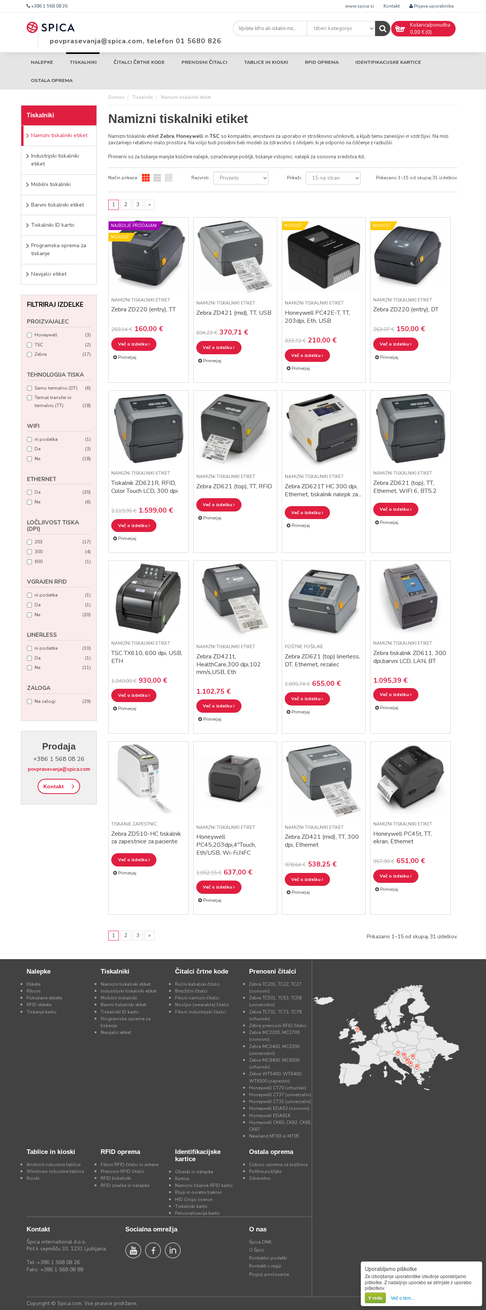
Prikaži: (294, 178)
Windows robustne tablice (55, 1171)
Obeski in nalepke (194, 1172)
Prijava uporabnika (433, 6)
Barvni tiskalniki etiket (57, 204)
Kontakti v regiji (265, 1266)
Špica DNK (260, 1242)
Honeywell (63, 335)
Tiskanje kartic (42, 1012)
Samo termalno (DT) (63, 388)
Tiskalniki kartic (191, 1206)
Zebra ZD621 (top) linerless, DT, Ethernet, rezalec (322, 660)
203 (63, 542)
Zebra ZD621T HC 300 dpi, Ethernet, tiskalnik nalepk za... (323, 490)
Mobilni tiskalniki (51, 184)
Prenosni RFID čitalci (122, 1171)
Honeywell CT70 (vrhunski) (277, 1088)
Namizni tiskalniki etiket (59, 135)
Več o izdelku (133, 344)
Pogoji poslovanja (269, 1274)
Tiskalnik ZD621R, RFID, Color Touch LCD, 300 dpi (144, 487)
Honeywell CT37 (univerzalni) (280, 1095)
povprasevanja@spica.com (59, 769)
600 (63, 562)
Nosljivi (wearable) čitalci (202, 1005)
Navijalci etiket (48, 274)
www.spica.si (359, 6)
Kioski (33, 1178)
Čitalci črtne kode (139, 62)
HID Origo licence (193, 1199)
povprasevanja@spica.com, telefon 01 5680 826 (135, 41)
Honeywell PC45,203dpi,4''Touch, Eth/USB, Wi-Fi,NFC (226, 845)
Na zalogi (63, 701)
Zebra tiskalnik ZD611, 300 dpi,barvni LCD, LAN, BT (409, 657)
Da (63, 449)
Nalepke (42, 62)
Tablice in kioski (266, 62)
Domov (116, 97)
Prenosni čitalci (204, 62)
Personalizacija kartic (197, 1213)
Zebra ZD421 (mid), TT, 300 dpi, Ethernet (322, 841)
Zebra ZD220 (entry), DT (406, 309)
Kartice (182, 1179)
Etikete (33, 984)
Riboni (34, 991)
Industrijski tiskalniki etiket (55, 159)
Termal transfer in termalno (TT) (63, 402)
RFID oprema (322, 62)
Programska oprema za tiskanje (58, 249)
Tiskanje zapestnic (134, 824)
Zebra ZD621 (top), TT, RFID (234, 486)
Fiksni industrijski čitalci (200, 1012)
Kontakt (391, 6)
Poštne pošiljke (304, 647)
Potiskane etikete (44, 998)
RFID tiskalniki (116, 1178)
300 (63, 552)
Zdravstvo (260, 1178)
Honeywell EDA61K (269, 1116)
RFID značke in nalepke (125, 1185)
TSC (63, 345)
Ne (63, 459)
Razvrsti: (200, 178)
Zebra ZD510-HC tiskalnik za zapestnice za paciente (146, 838)
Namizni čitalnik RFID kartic (204, 1185)
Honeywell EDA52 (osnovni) (279, 1108)
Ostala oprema (52, 80)
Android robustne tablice (53, 1165)
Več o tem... (402, 1297)
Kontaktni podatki (268, 1258)
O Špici (256, 1250)
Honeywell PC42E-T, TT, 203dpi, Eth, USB (317, 317)
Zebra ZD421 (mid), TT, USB (233, 313)
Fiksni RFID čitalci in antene (129, 1165)
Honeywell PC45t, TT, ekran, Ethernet (402, 838)
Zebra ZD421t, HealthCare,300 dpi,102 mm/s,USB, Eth (228, 664)
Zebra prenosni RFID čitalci (277, 1026)
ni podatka (63, 439)
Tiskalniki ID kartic (53, 225)
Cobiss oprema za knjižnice (278, 1165)
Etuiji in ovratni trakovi (198, 1192)
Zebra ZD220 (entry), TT (143, 309)
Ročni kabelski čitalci (197, 984)
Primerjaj (126, 357)
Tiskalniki (83, 62)
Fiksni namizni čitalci (197, 998)
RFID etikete (39, 1005)
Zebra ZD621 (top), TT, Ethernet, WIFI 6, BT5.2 (405, 487)
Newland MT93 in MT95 (274, 1136)
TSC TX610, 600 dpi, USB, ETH (146, 657)
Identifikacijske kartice (388, 62)
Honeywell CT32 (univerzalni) (280, 1102)
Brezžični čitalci (191, 991)
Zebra (63, 354)
